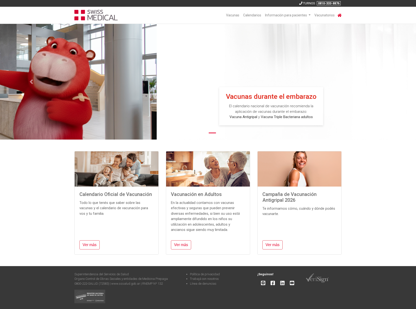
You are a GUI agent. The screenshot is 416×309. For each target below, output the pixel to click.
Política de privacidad (205, 274)
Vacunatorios (324, 15)
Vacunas (232, 15)
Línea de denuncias (203, 283)
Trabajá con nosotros (204, 279)
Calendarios (252, 15)
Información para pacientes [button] (286, 15)
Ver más (90, 245)
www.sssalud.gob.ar (126, 283)
